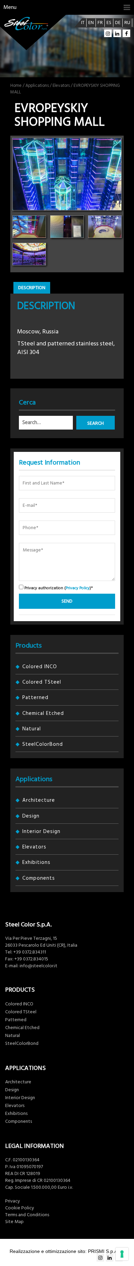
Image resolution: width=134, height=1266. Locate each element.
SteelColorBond (42, 744)
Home (16, 85)
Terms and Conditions (27, 1214)
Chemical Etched (43, 713)
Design (31, 816)
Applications (37, 85)
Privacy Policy (78, 588)
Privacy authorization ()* (58, 587)
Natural (31, 728)
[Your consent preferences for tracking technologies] (122, 1254)
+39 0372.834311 (29, 952)
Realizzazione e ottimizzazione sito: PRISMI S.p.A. (64, 1251)
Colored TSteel (41, 682)
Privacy (12, 1201)
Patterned (35, 697)
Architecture (38, 800)
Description (31, 287)
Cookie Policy (19, 1208)
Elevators (61, 85)
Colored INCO (39, 666)
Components (38, 878)
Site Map (14, 1221)
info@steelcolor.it (38, 965)
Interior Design (41, 831)
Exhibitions (36, 862)
